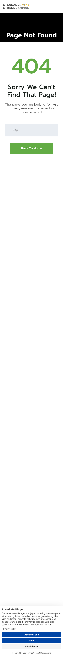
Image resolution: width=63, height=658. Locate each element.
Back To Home (31, 148)
